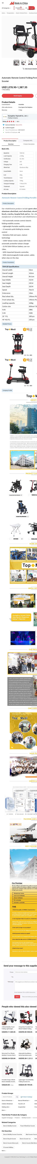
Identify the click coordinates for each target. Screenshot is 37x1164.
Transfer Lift (21, 1104)
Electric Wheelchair (7, 1100)
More (3, 1150)
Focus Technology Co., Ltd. (22, 1157)
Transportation (10, 13)
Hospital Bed (21, 1107)
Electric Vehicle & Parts (21, 13)
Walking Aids (5, 1107)
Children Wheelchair (7, 1104)
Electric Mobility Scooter (10, 1126)
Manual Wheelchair (23, 1100)
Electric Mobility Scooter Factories (12, 1134)
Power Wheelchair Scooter (27, 1126)
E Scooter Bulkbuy (8, 1147)
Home (3, 13)
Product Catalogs (27, 1097)
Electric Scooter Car (25, 1139)
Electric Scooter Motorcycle (10, 1143)
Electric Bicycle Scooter (9, 1139)
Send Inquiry (18, 96)
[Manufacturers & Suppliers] (19, 3)
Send (17, 997)
